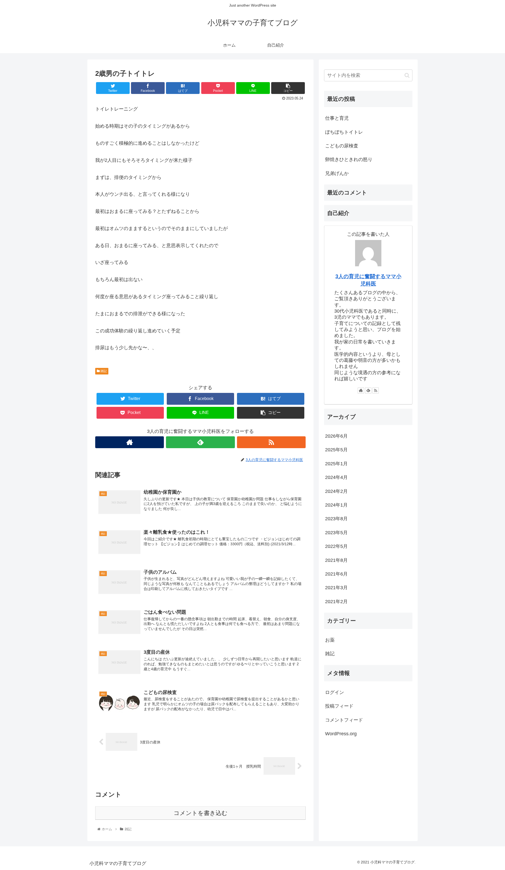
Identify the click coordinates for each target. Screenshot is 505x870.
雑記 (103, 371)
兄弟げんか (337, 173)
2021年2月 (336, 601)
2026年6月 (336, 435)
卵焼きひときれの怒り (348, 159)
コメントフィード (344, 719)
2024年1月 (336, 504)
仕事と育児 (337, 118)
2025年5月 (336, 449)
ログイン (334, 692)
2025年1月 (336, 463)
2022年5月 (336, 546)
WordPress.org (341, 733)
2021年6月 (336, 573)
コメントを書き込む (201, 813)
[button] (407, 75)
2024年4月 (336, 477)
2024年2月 (336, 491)
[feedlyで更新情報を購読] (200, 442)
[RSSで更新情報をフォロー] (271, 442)
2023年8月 (336, 518)
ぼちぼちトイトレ (344, 132)
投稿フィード (339, 706)
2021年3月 (336, 587)
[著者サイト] (129, 442)
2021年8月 (336, 560)
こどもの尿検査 (341, 145)
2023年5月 (336, 532)
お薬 (330, 639)
